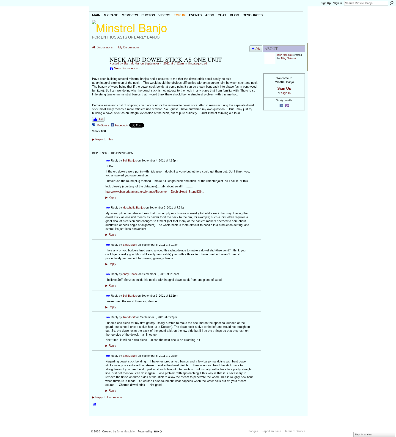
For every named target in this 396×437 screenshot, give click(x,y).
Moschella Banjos (134, 207)
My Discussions (129, 47)
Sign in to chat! (364, 434)
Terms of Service (295, 431)
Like (100, 119)
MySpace (103, 125)
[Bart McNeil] (99, 69)
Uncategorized (197, 63)
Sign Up (326, 3)
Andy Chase (130, 274)
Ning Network (288, 58)
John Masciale (285, 54)
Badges (253, 431)
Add (258, 48)
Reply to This (102, 139)
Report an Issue (271, 431)
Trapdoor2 (129, 317)
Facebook (121, 125)
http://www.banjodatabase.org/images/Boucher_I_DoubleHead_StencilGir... (154, 191)
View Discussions (126, 68)
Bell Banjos (130, 160)
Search (391, 3)
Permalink (108, 161)
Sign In (337, 3)
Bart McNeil (132, 63)
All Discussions (102, 47)
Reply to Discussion (107, 397)
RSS (95, 405)
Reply (110, 197)
